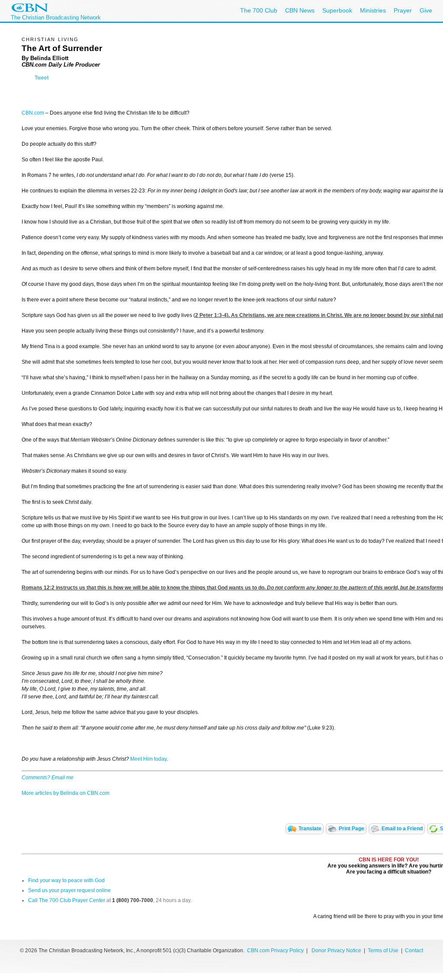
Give (426, 10)
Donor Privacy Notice (336, 950)
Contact (414, 950)
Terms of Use (384, 950)
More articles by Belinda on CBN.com (65, 793)
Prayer (403, 10)
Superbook (337, 10)
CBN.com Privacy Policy (275, 950)
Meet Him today (148, 759)
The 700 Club (258, 10)
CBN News (300, 10)
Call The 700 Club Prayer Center (66, 900)
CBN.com (33, 113)
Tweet (41, 78)
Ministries (373, 10)
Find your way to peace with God (66, 880)
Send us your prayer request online (69, 890)
